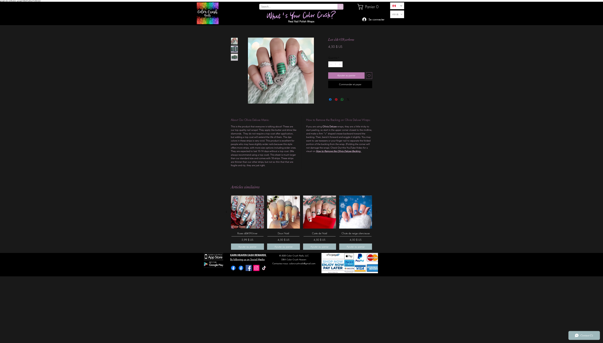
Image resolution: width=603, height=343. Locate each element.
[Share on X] (348, 108)
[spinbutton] (335, 72)
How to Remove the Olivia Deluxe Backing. (338, 159)
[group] (301, 222)
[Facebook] (233, 268)
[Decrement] (331, 72)
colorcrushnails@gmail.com (302, 263)
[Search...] (340, 7)
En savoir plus (340, 55)
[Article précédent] (226, 212)
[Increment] (340, 72)
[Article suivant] (376, 212)
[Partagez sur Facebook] (330, 108)
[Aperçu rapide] (247, 212)
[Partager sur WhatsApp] (342, 108)
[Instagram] (256, 268)
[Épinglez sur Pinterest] (336, 108)
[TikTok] (264, 268)
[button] (397, 14)
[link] (368, 7)
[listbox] (397, 14)
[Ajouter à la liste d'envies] (369, 83)
